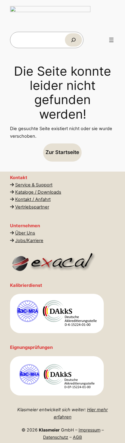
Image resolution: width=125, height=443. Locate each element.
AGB (77, 437)
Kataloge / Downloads (38, 192)
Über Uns (25, 233)
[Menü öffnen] (111, 40)
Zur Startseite (62, 152)
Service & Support (33, 185)
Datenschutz (55, 437)
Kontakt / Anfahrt (33, 199)
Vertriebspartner (32, 207)
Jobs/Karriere (29, 240)
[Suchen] (73, 39)
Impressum (89, 429)
